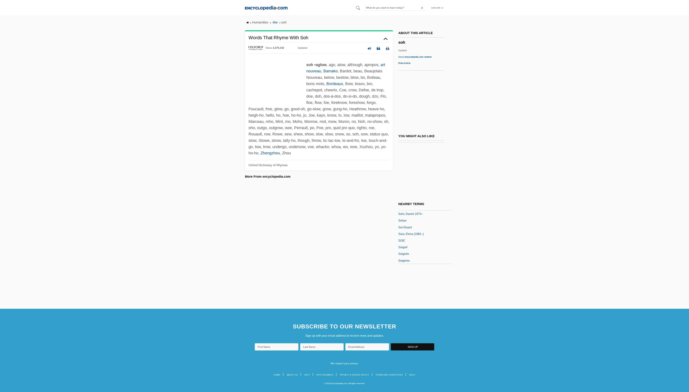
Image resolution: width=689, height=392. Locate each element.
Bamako (330, 71)
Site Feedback (324, 375)
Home (277, 375)
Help (307, 375)
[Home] (266, 8)
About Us (292, 375)
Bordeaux (334, 83)
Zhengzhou (270, 153)
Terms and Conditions (389, 375)
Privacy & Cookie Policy (354, 375)
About (415, 57)
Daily (412, 375)
